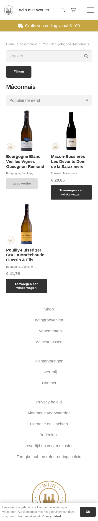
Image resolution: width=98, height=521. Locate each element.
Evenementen (49, 331)
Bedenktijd (49, 435)
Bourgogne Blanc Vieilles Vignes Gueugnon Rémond (25, 161)
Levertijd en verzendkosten (49, 446)
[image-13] (8, 10)
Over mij (49, 372)
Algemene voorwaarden (49, 413)
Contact (49, 383)
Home (10, 44)
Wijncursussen (49, 342)
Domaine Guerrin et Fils (36, 266)
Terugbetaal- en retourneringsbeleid (49, 456)
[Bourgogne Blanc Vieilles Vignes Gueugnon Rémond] (26, 130)
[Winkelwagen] (73, 10)
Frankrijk (26, 173)
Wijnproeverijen (49, 320)
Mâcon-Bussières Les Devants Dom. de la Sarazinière (69, 161)
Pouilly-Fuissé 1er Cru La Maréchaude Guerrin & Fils (25, 255)
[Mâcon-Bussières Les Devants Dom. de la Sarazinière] (71, 130)
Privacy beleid (49, 402)
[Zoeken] (86, 56)
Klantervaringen (49, 361)
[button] (63, 10)
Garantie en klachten (49, 424)
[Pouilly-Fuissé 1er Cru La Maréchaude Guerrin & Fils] (26, 224)
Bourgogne (13, 173)
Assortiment (28, 44)
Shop (49, 309)
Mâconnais (70, 173)
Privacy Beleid (51, 516)
